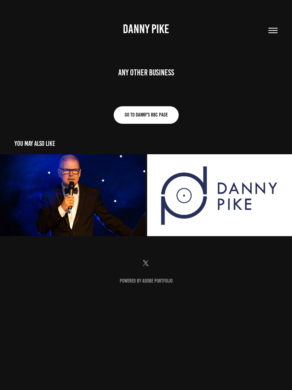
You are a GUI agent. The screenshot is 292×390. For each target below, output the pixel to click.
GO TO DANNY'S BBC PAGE (146, 115)
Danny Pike (146, 29)
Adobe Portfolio (157, 281)
